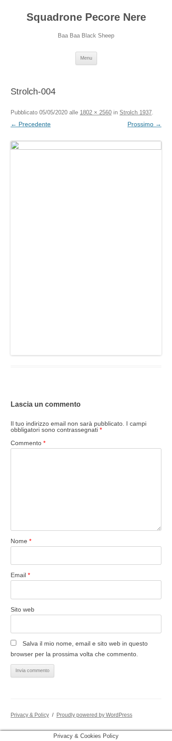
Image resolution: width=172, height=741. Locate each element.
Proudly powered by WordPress (94, 715)
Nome (21, 540)
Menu (86, 57)
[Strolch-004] (86, 248)
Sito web (22, 609)
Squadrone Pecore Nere (86, 17)
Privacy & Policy (30, 715)
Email (20, 574)
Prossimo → (144, 124)
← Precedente (31, 124)
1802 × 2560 (96, 112)
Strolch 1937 (136, 112)
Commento (28, 442)
